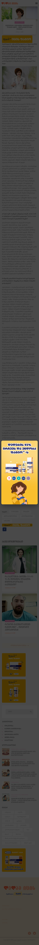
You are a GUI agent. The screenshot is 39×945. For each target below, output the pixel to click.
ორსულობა (9, 726)
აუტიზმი (20, 812)
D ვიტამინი (15, 512)
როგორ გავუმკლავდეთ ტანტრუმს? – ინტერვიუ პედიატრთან (17, 627)
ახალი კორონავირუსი (11, 843)
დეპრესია (19, 821)
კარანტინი (23, 825)
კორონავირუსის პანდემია (12, 829)
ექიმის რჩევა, (15, 749)
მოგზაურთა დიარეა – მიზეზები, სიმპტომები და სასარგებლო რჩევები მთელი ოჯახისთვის (23, 764)
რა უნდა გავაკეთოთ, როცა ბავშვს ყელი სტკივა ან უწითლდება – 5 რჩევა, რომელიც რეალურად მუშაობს (23, 787)
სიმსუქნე (7, 521)
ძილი (28, 829)
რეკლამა (5, 919)
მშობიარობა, (25, 795)
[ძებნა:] (19, 711)
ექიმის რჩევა (19, 22)
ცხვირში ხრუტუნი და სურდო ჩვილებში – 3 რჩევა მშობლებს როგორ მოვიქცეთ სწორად (24, 800)
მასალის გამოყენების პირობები (12, 909)
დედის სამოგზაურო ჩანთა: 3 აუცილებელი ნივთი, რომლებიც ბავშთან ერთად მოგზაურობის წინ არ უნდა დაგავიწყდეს (24, 775)
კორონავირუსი (27, 516)
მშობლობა (9, 732)
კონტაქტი (5, 923)
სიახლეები (9, 740)
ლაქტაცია (7, 816)
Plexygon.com (19, 942)
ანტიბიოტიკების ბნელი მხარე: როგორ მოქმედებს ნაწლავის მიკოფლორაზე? (23, 753)
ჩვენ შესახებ (6, 906)
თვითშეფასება (21, 816)
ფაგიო (7, 834)
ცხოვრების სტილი (12, 735)
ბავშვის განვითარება (13, 729)
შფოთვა (18, 834)
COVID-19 (7, 821)
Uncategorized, (16, 795)
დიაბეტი (26, 512)
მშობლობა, (14, 770)
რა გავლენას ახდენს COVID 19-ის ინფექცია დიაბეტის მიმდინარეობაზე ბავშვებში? (19, 580)
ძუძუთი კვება (28, 843)
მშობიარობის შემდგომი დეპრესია (15, 838)
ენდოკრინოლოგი (10, 516)
